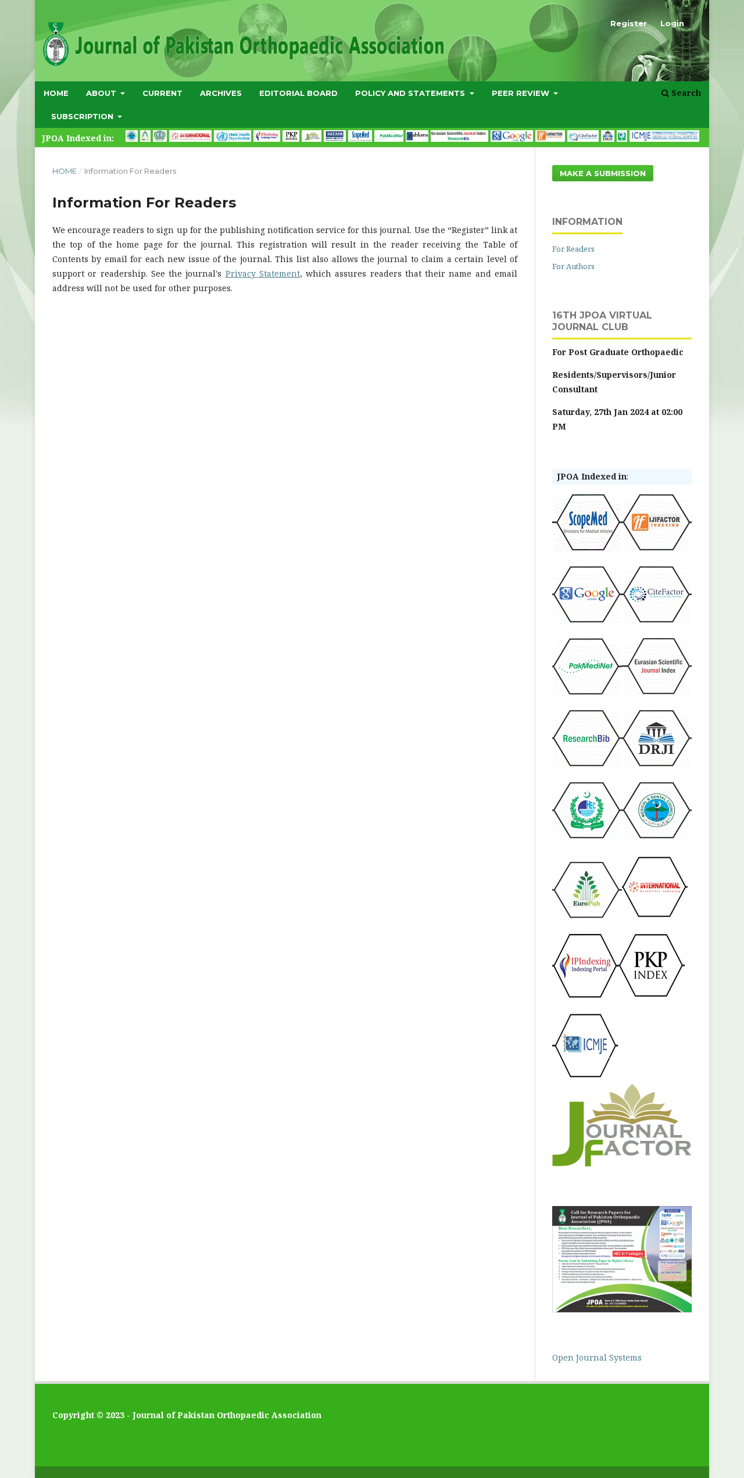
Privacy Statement (263, 273)
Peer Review (522, 93)
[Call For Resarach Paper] (622, 1309)
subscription (83, 116)
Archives (221, 93)
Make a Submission (603, 173)
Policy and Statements (411, 93)
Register (628, 23)
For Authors (573, 266)
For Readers (573, 249)
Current (162, 93)
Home (56, 93)
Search (685, 92)
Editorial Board (298, 93)
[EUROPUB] (587, 916)
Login (672, 23)
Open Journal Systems (597, 1357)
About (102, 93)
